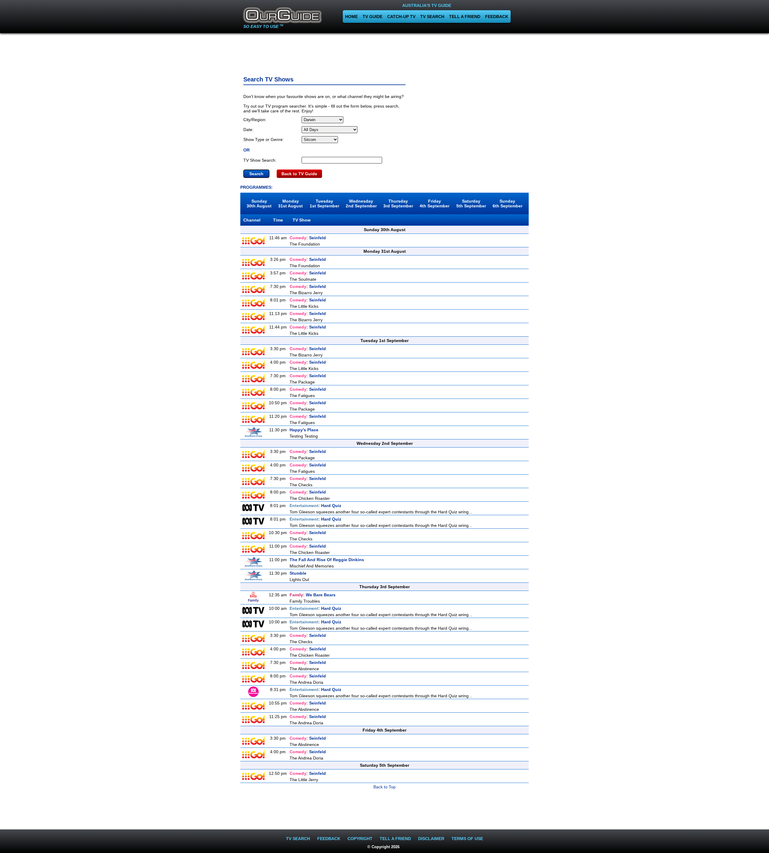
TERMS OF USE (467, 838)
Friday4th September (434, 203)
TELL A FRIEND (464, 16)
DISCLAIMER (431, 838)
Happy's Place (304, 429)
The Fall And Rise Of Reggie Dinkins (327, 559)
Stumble (298, 573)
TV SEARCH (432, 16)
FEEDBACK (496, 16)
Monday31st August (290, 203)
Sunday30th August (259, 203)
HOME (351, 16)
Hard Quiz (315, 505)
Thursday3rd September (398, 203)
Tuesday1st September (324, 203)
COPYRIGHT (360, 838)
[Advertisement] (384, 52)
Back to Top (384, 786)
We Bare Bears (313, 594)
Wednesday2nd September (361, 203)
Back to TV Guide (299, 173)
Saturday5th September (471, 203)
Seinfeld (308, 237)
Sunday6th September (507, 203)
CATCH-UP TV (401, 16)
